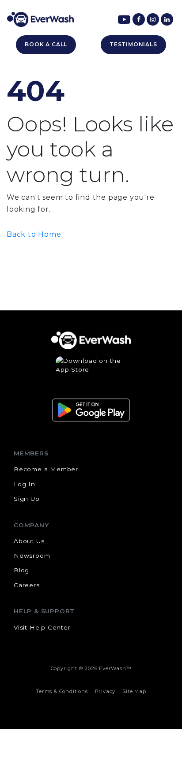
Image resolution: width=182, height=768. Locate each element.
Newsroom (32, 555)
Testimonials (133, 44)
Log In (24, 484)
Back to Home (34, 234)
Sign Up (27, 498)
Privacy (105, 691)
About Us (29, 540)
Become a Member (46, 469)
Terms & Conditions (61, 691)
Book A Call (46, 44)
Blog (21, 570)
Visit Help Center (42, 627)
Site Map (134, 691)
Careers (27, 585)
